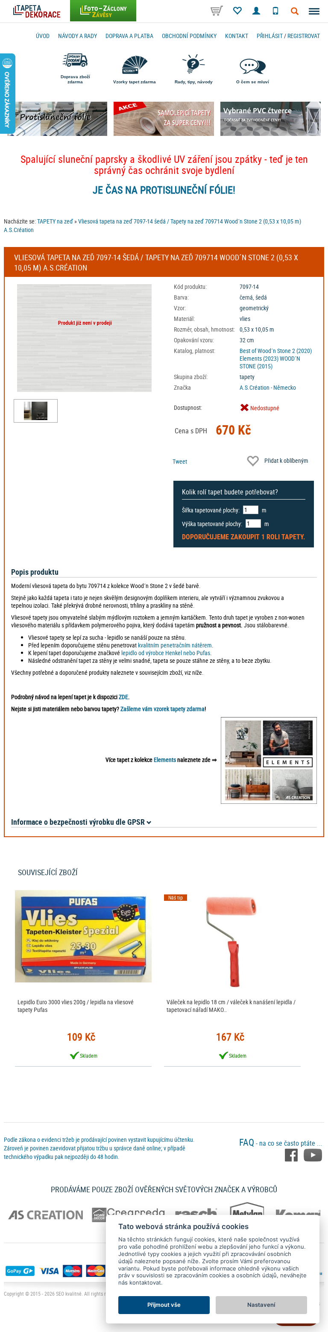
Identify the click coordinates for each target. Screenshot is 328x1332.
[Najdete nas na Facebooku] (292, 1154)
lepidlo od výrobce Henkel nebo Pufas (165, 653)
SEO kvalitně (69, 1293)
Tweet (180, 461)
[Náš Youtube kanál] (313, 1154)
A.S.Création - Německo (268, 387)
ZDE (123, 697)
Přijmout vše (164, 1304)
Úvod (43, 36)
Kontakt (236, 36)
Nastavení (261, 1304)
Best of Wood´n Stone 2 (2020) (276, 351)
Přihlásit (270, 36)
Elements (165, 760)
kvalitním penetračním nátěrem (175, 645)
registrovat (303, 36)
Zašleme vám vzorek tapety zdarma (162, 709)
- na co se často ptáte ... (280, 1143)
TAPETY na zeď (55, 221)
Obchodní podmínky (189, 36)
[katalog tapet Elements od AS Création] (269, 760)
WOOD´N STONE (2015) (270, 362)
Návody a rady (77, 36)
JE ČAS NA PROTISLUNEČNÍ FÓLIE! (164, 190)
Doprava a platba (129, 36)
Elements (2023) (259, 358)
